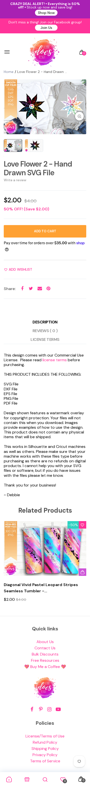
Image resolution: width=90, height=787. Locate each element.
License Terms (45, 339)
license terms (54, 360)
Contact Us (45, 648)
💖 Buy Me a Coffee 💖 (45, 666)
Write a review (15, 180)
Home (9, 71)
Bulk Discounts (45, 654)
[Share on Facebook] (22, 289)
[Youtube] (58, 709)
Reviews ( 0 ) (45, 330)
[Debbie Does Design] (43, 52)
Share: (10, 288)
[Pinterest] (41, 709)
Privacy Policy (45, 754)
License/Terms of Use (45, 736)
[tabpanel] (45, 106)
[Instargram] (49, 709)
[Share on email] (39, 289)
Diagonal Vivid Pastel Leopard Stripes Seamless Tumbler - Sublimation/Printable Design (41, 588)
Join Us (46, 27)
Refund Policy (45, 742)
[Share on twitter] (31, 289)
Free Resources (45, 660)
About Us (45, 641)
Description (45, 322)
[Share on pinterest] (48, 289)
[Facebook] (32, 709)
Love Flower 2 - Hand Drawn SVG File (38, 168)
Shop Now (46, 12)
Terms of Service (45, 761)
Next (80, 566)
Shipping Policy (45, 748)
